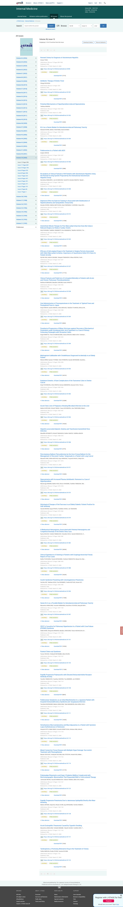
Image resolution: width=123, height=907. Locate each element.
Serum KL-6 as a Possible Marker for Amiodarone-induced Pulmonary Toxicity (66, 603)
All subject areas (20, 897)
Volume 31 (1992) (21, 223)
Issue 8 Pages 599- (23, 173)
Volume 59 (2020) (21, 81)
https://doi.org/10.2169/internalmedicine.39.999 (57, 69)
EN (100, 3)
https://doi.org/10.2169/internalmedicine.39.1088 (57, 568)
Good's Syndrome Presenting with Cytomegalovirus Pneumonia (61, 580)
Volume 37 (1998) (21, 200)
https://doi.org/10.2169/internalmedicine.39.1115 (57, 738)
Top (59, 887)
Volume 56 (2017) (21, 92)
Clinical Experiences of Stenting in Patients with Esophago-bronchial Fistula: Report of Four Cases (66, 556)
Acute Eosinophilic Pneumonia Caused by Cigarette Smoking (61, 825)
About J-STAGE (38, 3)
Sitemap (75, 904)
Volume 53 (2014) (21, 104)
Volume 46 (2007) (21, 131)
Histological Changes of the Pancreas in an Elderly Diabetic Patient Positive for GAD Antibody (67, 505)
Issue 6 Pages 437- (23, 178)
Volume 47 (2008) (21, 127)
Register (109, 901)
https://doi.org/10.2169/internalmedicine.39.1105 (57, 663)
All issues (54, 16)
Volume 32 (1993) (21, 219)
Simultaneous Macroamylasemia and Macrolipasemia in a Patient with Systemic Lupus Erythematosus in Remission (68, 726)
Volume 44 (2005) (21, 138)
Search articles (20, 901)
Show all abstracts (101, 42)
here (118, 904)
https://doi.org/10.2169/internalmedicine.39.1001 (57, 92)
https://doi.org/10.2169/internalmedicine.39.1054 (57, 369)
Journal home (21, 16)
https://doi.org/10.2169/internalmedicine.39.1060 (57, 394)
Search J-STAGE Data (22, 904)
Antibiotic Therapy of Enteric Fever (52, 81)
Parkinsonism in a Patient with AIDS (52, 150)
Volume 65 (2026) (21, 58)
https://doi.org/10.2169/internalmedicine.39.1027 (57, 266)
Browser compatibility (79, 897)
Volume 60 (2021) (21, 77)
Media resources (58, 901)
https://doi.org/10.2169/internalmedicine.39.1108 (57, 688)
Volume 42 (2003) (21, 146)
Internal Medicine (29, 21)
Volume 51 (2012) (21, 112)
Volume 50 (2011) (21, 115)
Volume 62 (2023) (21, 69)
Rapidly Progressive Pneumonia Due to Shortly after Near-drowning (68, 801)
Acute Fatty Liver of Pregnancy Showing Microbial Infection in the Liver (64, 406)
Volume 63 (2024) (21, 66)
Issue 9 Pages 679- (23, 170)
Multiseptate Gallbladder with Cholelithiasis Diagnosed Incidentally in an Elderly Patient (67, 356)
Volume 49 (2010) (21, 119)
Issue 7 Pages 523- (23, 176)
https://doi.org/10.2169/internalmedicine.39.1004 (57, 138)
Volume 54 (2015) (21, 100)
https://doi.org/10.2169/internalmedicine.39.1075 (57, 492)
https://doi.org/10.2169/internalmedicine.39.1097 (57, 614)
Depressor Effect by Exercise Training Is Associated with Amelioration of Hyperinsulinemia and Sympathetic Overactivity (65, 202)
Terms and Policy (40, 901)
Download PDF (58, 75)
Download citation (88, 42)
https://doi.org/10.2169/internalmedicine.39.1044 (57, 316)
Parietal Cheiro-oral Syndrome (50, 651)
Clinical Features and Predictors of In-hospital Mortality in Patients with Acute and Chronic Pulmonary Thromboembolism (67, 279)
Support (59, 3)
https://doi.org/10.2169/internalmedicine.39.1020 (57, 239)
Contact (75, 901)
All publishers (20, 899)
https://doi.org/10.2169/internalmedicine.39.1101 (57, 639)
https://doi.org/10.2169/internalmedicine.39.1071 (57, 467)
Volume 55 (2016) (21, 96)
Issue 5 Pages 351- (23, 181)
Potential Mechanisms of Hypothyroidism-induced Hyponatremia (62, 104)
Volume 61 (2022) (21, 73)
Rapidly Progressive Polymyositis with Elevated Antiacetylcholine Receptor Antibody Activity (66, 676)
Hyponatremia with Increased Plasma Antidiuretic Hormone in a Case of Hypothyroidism (65, 480)
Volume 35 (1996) (21, 208)
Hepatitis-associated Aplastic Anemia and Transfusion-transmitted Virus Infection (65, 430)
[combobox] (74, 26)
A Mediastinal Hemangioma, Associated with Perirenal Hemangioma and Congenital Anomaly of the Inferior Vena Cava (65, 531)
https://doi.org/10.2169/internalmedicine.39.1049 (57, 343)
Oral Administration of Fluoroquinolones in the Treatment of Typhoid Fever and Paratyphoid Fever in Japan (67, 304)
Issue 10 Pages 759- (23, 168)
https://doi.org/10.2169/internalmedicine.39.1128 (57, 813)
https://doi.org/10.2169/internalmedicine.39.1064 (57, 417)
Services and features (41, 897)
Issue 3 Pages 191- (23, 186)
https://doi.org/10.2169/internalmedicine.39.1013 (57, 214)
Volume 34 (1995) (21, 212)
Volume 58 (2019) (21, 85)
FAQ (74, 899)
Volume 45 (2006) (21, 135)
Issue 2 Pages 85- (22, 189)
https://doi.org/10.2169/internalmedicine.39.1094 (57, 591)
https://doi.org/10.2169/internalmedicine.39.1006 (57, 162)
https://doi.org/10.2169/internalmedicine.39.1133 (57, 860)
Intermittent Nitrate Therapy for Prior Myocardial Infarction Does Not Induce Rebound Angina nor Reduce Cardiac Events (66, 227)
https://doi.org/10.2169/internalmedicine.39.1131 (57, 837)
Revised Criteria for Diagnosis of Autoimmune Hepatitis (59, 58)
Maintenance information (61, 897)
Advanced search (50, 29)
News (55, 894)
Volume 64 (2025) (21, 62)
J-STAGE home (20, 21)
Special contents (59, 899)
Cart (95, 3)
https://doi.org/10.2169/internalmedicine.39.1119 (57, 763)
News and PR (50, 3)
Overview (37, 894)
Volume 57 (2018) (21, 89)
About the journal (66, 16)
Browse (28, 3)
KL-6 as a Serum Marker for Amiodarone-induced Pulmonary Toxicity (63, 127)
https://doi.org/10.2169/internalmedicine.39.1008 (57, 189)
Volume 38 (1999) (21, 196)
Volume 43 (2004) (21, 142)
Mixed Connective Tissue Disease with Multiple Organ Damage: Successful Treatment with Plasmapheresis (66, 751)
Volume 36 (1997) (21, 204)
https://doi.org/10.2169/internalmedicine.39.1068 (57, 442)
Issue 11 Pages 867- (23, 165)
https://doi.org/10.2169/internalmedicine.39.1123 (57, 788)
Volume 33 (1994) (21, 216)
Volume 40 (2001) (21, 154)
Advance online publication (39, 16)
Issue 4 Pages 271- (23, 184)
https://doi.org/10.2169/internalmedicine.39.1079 (57, 517)
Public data (38, 899)
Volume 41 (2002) (21, 150)
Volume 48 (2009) (21, 123)
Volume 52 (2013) (21, 108)
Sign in (90, 3)
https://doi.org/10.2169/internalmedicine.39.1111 (57, 713)
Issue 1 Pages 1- (22, 192)
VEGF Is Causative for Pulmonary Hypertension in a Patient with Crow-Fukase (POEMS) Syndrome (66, 627)
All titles (18, 894)
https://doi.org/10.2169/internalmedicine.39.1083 (57, 543)
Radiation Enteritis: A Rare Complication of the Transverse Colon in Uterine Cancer (65, 382)
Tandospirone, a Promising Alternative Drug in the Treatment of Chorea (64, 849)
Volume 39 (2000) (21, 158)
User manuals (77, 894)
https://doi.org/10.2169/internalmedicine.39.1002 (57, 115)
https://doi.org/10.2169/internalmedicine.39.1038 (57, 291)
